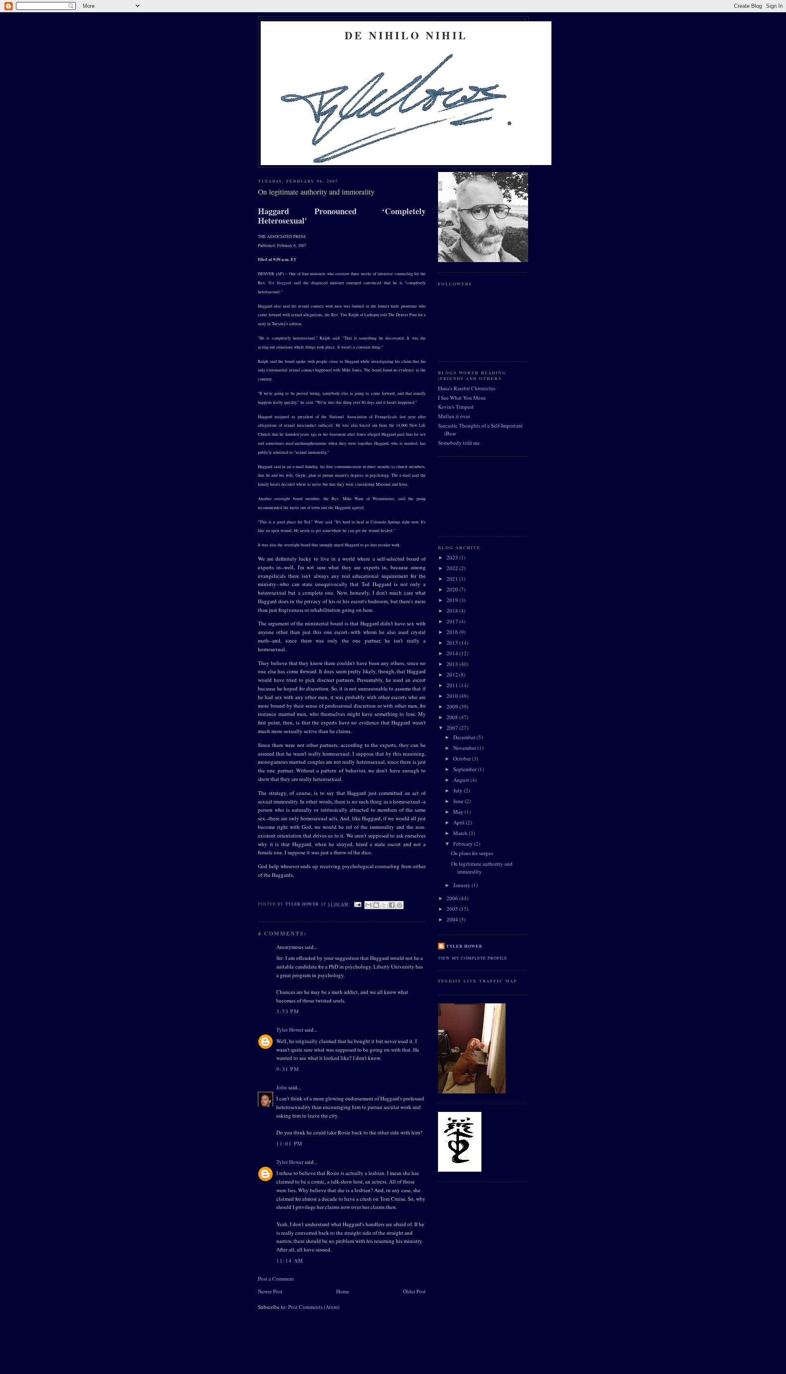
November (465, 748)
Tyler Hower (289, 1029)
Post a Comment (276, 1278)
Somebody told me (459, 442)
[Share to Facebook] (392, 905)
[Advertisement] (475, 495)
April (459, 822)
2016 (453, 632)
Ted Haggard (279, 282)
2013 (453, 664)
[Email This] (368, 905)
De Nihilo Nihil (406, 35)
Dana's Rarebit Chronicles (466, 388)
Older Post (414, 1291)
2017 (453, 621)
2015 (453, 642)
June (459, 801)
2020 (453, 589)
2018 (453, 610)
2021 (453, 578)
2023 (453, 557)
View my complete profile (472, 958)
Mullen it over (454, 416)
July (458, 790)
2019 (453, 600)
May (459, 811)
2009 (453, 706)
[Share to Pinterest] (399, 905)
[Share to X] (384, 905)
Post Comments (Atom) (313, 1307)
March (461, 833)
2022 (453, 568)
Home (342, 1291)
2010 (453, 695)
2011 (453, 685)
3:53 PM (287, 1011)
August (461, 779)
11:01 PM (289, 1143)
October (462, 758)
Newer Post (270, 1291)
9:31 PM (287, 1069)
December (465, 737)
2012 (453, 674)
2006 (453, 898)
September (465, 769)
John (281, 1087)
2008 (453, 717)
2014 (453, 653)
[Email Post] (357, 904)
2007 (453, 727)
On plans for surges (472, 853)
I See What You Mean (462, 397)
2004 (453, 919)
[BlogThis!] (376, 905)
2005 (453, 908)
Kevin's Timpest (456, 406)
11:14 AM (289, 1260)
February (463, 843)
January (462, 885)
